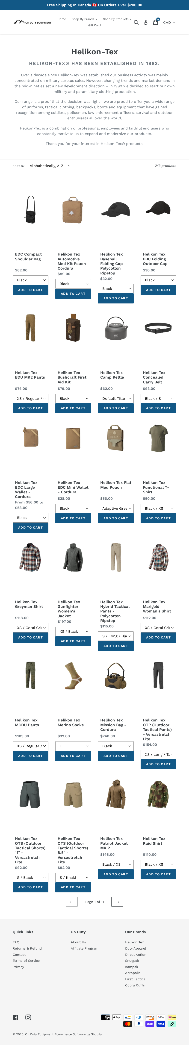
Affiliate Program (84, 948)
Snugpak (132, 960)
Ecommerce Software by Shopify (78, 1034)
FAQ (16, 942)
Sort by (18, 166)
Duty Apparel (135, 948)
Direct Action (135, 954)
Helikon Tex (134, 942)
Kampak (131, 967)
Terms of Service (26, 960)
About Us (78, 942)
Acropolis (133, 973)
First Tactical (135, 979)
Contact (19, 954)
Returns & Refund (27, 948)
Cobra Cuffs (135, 985)
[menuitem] (62, 19)
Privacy (18, 967)
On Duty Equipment (39, 1034)
